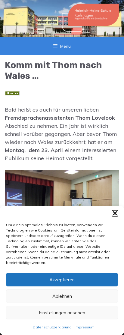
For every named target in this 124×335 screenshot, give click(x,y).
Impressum (85, 327)
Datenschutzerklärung (52, 327)
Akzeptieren (62, 280)
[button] (115, 213)
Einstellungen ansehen (62, 313)
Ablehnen (62, 296)
